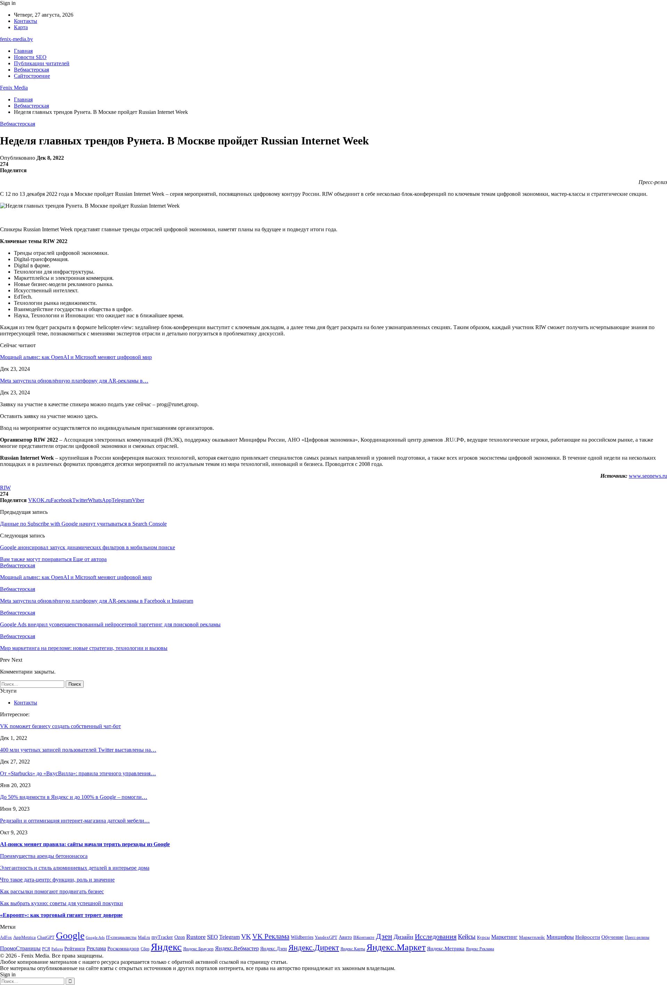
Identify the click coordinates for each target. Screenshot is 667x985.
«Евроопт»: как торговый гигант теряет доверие (61, 915)
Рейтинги (74, 948)
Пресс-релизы (637, 937)
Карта (21, 27)
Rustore (196, 936)
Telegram (229, 937)
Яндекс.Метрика (445, 948)
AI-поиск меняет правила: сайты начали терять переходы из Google (85, 844)
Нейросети (587, 937)
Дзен (384, 936)
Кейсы (467, 936)
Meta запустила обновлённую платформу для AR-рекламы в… (74, 381)
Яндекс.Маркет (396, 947)
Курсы (483, 937)
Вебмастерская (31, 70)
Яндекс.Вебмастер (237, 948)
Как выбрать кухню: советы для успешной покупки (61, 903)
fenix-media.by (16, 39)
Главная (23, 51)
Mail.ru (144, 937)
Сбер (145, 949)
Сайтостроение (32, 76)
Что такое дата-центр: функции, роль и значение (57, 880)
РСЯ (46, 949)
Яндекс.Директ (313, 947)
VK (246, 936)
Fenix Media (14, 88)
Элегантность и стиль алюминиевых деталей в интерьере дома (74, 868)
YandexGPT (326, 937)
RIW (5, 488)
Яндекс (166, 946)
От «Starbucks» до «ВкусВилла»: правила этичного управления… (78, 773)
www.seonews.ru (648, 476)
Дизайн (403, 936)
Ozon (179, 937)
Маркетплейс (532, 937)
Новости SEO (30, 57)
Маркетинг (504, 937)
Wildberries (302, 937)
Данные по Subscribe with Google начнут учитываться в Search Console (83, 524)
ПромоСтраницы (20, 948)
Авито (345, 937)
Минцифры (560, 937)
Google (70, 935)
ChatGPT (46, 937)
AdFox (6, 937)
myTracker (162, 937)
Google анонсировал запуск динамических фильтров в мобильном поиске (87, 547)
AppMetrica (24, 937)
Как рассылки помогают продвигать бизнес (52, 891)
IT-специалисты (121, 937)
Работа (57, 949)
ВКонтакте (363, 937)
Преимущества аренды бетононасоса (44, 856)
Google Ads (95, 938)
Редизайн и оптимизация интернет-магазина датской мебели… (75, 821)
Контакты (25, 21)
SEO (212, 937)
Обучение (612, 937)
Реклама (96, 948)
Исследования (435, 936)
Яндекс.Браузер (198, 948)
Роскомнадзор (123, 948)
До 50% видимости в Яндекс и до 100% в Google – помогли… (73, 797)
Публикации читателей (41, 63)
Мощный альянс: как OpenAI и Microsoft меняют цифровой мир (76, 357)
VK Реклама (270, 936)
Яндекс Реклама (480, 949)
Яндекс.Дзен (273, 948)
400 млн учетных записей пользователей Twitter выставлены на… (78, 750)
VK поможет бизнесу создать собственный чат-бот (60, 726)
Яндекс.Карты (352, 949)
